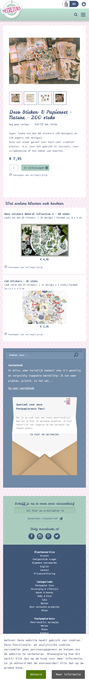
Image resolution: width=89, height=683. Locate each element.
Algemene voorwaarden (44, 563)
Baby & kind (44, 596)
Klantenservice (44, 551)
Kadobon (44, 633)
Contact (44, 570)
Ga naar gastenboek (21, 388)
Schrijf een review (46, 124)
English (44, 566)
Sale (44, 600)
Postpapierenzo (44, 618)
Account (44, 555)
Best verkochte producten (44, 607)
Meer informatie (68, 674)
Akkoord (36, 674)
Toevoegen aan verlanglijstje (30, 175)
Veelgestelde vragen (44, 559)
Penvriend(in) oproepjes (44, 622)
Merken (44, 603)
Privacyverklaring (44, 573)
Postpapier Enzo (44, 585)
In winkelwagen (34, 167)
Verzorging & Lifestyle (44, 589)
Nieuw (44, 610)
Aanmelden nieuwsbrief (43, 518)
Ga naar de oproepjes (44, 434)
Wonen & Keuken (44, 592)
